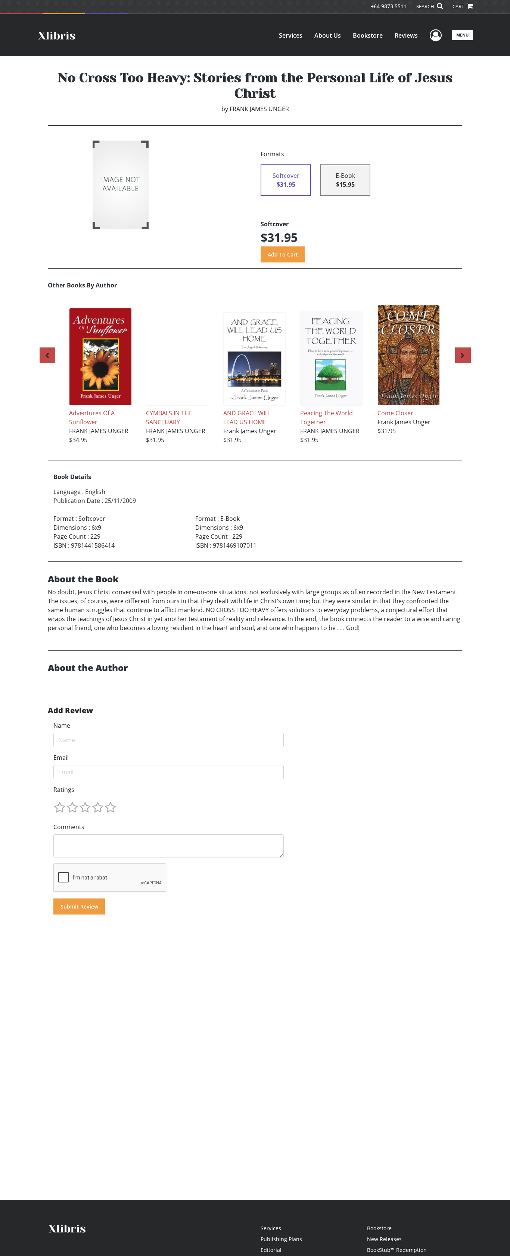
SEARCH (425, 6)
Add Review (70, 710)
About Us (327, 35)
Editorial (271, 1249)
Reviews (406, 35)
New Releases (384, 1239)
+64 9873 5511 (389, 6)
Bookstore (368, 35)
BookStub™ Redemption (397, 1249)
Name (61, 725)
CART (459, 6)
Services (290, 35)
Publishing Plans (281, 1239)
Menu (462, 35)
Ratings (63, 790)
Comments (68, 827)
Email (61, 757)
